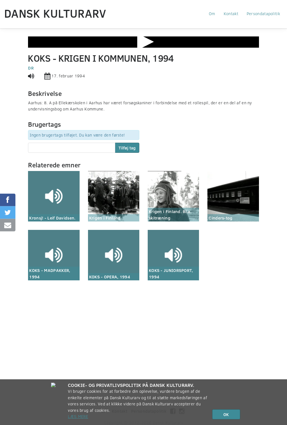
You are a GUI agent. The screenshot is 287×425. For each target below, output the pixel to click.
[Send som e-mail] (7, 225)
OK (226, 414)
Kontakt (231, 13)
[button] (143, 41)
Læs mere (78, 416)
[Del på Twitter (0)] (7, 212)
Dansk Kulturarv (55, 13)
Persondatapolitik (263, 13)
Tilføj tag (127, 148)
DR (31, 68)
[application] (143, 42)
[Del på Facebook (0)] (7, 200)
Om (212, 13)
